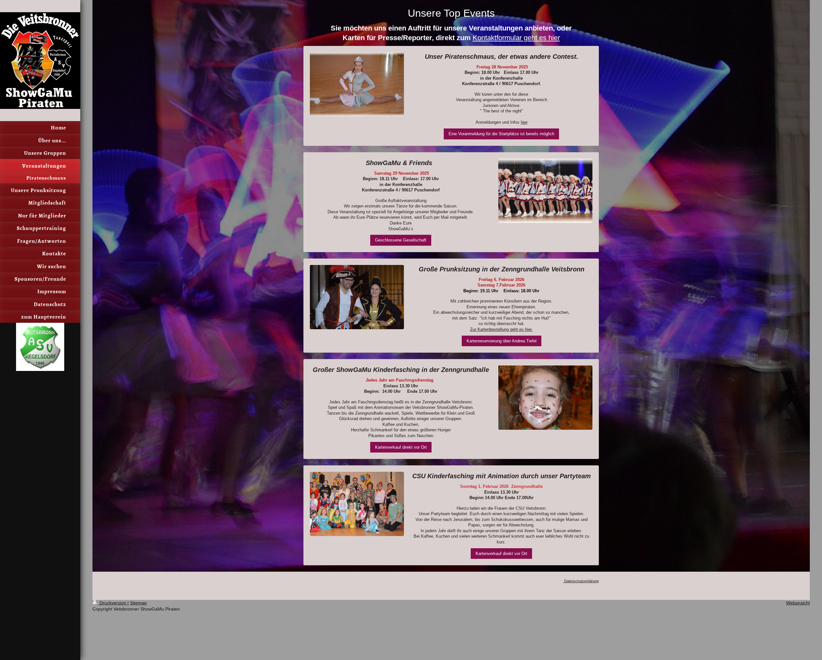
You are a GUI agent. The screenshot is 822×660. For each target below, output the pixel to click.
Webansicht (798, 602)
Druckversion (112, 602)
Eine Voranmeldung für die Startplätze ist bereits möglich (501, 133)
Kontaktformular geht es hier (516, 38)
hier (524, 122)
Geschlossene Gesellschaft (400, 240)
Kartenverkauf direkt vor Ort (401, 447)
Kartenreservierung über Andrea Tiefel (502, 341)
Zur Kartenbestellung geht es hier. (501, 329)
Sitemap (138, 602)
